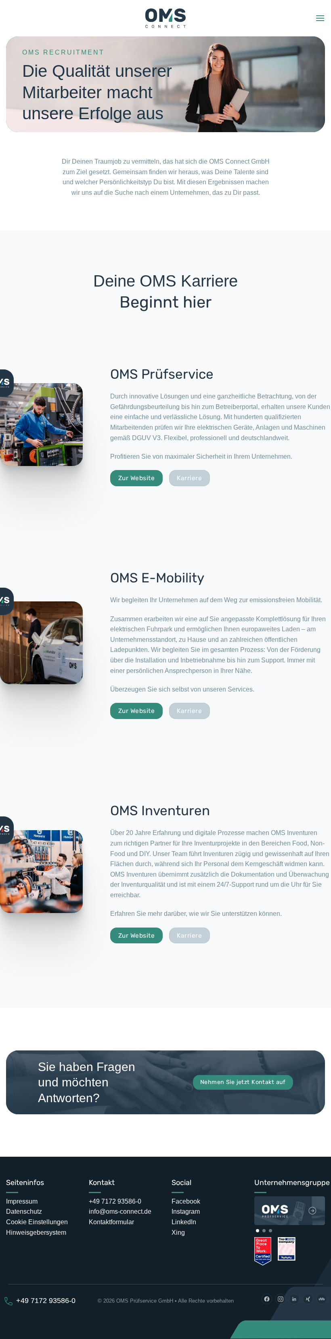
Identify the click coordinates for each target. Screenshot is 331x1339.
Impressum (22, 1201)
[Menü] (320, 18)
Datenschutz (24, 1211)
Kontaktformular (111, 1222)
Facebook (186, 1201)
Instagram (186, 1211)
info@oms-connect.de (120, 1211)
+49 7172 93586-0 (115, 1201)
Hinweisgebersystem (36, 1232)
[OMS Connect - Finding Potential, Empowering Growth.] (165, 18)
